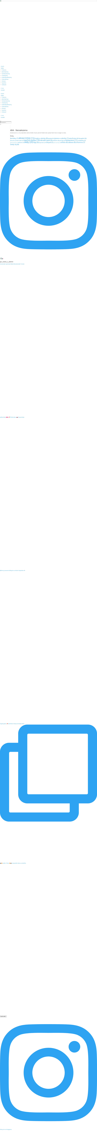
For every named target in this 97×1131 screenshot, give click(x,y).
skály (28, 142)
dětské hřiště (26, 138)
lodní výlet (19, 140)
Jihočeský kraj (5, 71)
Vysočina (4, 83)
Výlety (2, 68)
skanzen (21, 142)
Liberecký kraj (5, 79)
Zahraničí (4, 84)
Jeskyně (51, 138)
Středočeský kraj (6, 73)
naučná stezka (32, 140)
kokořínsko (73, 138)
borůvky (14, 138)
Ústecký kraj (5, 75)
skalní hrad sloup (13, 142)
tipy (36, 142)
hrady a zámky (41, 138)
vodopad (49, 142)
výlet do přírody (56, 142)
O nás (2, 88)
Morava (4, 81)
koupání (83, 138)
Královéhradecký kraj (7, 77)
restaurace (71, 140)
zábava (72, 142)
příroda (62, 140)
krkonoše (13, 140)
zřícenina (80, 142)
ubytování (42, 142)
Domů (2, 66)
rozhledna (82, 140)
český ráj (14, 144)
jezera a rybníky (62, 138)
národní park (46, 140)
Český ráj (4, 70)
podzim (56, 140)
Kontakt (3, 90)
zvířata (64, 142)
